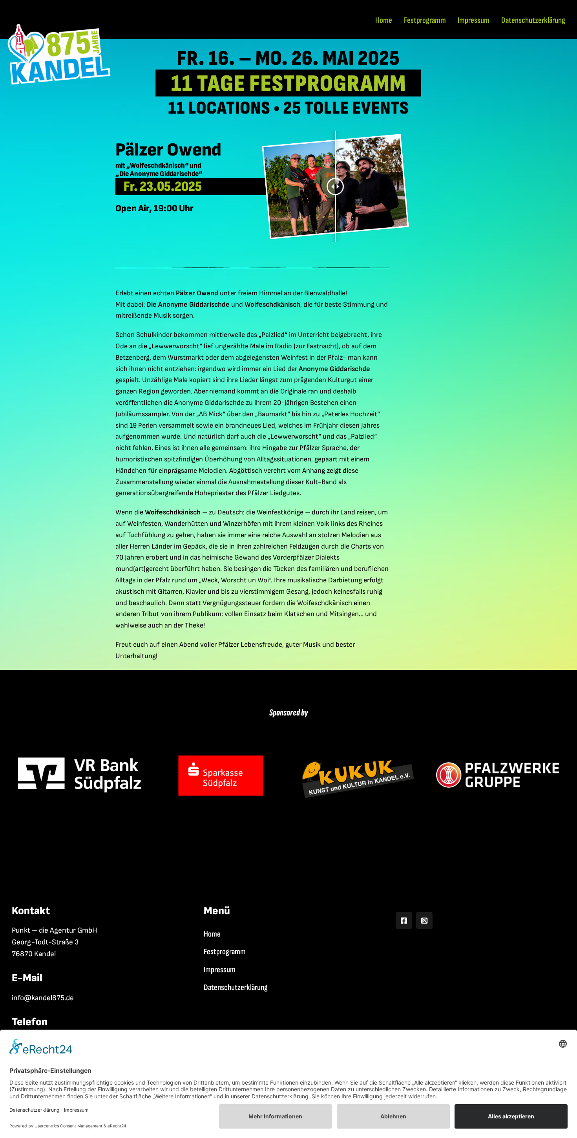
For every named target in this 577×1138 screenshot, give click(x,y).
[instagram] (424, 920)
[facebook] (404, 920)
